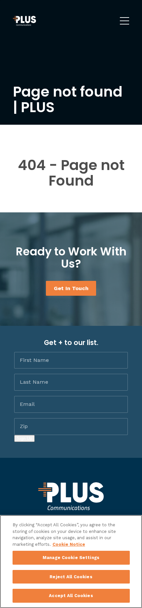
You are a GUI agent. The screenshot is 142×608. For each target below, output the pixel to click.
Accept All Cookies (71, 595)
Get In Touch (71, 288)
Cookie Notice (69, 544)
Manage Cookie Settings (71, 557)
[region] (71, 561)
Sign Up (24, 438)
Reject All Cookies (71, 576)
